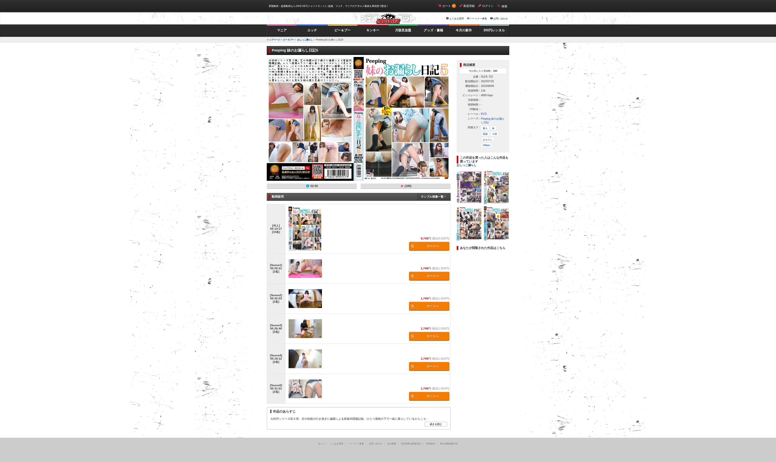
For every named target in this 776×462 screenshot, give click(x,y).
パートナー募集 (478, 18)
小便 (494, 134)
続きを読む (436, 424)
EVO (484, 113)
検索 (504, 6)
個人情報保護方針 (449, 443)
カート (446, 5)
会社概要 (391, 443)
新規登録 (469, 5)
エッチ (312, 30)
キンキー (372, 30)
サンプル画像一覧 (432, 196)
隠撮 (485, 134)
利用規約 (430, 443)
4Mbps (486, 145)
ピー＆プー (342, 30)
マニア (282, 30)
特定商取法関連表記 (411, 443)
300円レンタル (494, 30)
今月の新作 (464, 30)
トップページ (273, 39)
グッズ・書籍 (433, 30)
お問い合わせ (500, 18)
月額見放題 (403, 30)
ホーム (321, 443)
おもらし (487, 139)
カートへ (433, 246)
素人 (485, 128)
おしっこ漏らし (305, 39)
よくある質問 (456, 18)
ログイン (487, 5)
